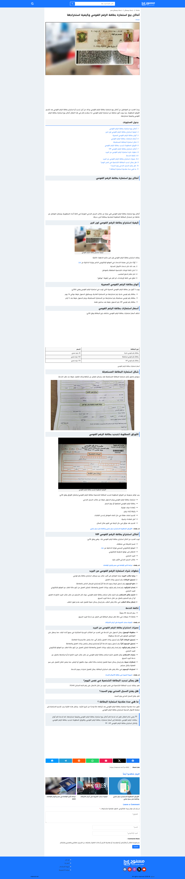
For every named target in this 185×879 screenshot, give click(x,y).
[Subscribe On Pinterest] (130, 869)
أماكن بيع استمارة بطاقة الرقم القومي (124, 128)
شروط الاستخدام (64, 866)
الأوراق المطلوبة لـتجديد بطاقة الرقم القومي (122, 145)
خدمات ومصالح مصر (116, 10)
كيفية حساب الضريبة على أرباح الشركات (118, 622)
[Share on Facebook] (133, 760)
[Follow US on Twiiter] (139, 869)
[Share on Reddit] (79, 760)
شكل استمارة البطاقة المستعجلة (126, 142)
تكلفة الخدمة (132, 155)
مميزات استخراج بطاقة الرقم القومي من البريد (121, 158)
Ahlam (138, 19)
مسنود (152, 876)
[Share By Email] (106, 760)
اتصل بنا (67, 863)
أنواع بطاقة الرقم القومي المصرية (126, 135)
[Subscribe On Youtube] (144, 869)
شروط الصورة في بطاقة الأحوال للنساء (118, 675)
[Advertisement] (92, 92)
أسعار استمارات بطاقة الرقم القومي (125, 138)
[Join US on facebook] (125, 869)
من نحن (67, 859)
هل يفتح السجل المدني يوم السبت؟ (125, 165)
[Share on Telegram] (66, 760)
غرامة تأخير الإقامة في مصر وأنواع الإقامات (117, 565)
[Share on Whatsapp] (92, 760)
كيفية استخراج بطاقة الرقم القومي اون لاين (122, 132)
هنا (80, 262)
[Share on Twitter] (119, 760)
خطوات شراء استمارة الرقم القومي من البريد (122, 152)
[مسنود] (134, 862)
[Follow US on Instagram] (134, 869)
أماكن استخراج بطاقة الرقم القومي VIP (124, 148)
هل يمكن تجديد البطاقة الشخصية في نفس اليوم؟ (120, 162)
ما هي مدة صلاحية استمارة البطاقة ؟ (124, 169)
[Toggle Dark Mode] (32, 3)
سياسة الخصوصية (64, 870)
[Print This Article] (52, 760)
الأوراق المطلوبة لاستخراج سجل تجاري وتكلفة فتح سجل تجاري (111, 528)
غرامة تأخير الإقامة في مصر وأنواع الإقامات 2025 (61, 797)
